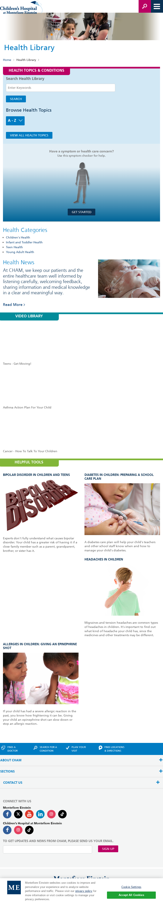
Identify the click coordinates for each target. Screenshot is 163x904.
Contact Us (12, 782)
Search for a (48, 748)
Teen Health (14, 247)
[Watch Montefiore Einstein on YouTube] (29, 814)
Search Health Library (25, 79)
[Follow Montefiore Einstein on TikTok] (62, 814)
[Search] (145, 6)
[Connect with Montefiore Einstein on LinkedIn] (40, 814)
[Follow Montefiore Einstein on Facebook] (7, 814)
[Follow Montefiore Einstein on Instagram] (51, 814)
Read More (12, 304)
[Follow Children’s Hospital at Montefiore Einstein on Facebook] (7, 830)
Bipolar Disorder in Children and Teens (36, 475)
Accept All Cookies (131, 895)
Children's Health (18, 237)
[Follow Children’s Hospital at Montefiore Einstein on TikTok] (29, 830)
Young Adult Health (20, 252)
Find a (12, 748)
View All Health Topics (29, 135)
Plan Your (79, 748)
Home (7, 60)
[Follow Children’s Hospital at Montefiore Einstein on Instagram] (18, 830)
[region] (81, 891)
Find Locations (114, 748)
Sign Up (108, 849)
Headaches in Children (103, 559)
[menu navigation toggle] (157, 6)
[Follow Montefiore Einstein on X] (18, 814)
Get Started (81, 212)
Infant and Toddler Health (24, 242)
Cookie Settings (131, 887)
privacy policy (83, 891)
